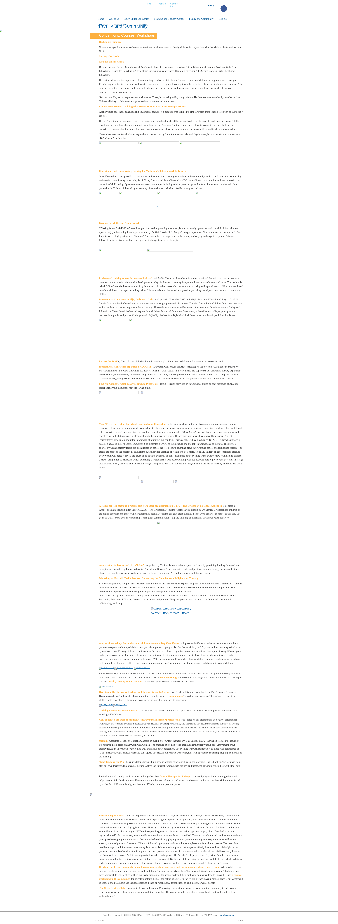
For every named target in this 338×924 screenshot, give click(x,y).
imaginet (240, 920)
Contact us (174, 4)
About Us (114, 18)
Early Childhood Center (136, 18)
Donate (162, 3)
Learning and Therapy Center (169, 18)
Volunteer (102, 24)
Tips (149, 3)
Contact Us (141, 24)
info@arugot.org (227, 915)
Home (101, 18)
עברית (211, 6)
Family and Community (201, 18)
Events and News (121, 24)
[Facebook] (223, 8)
